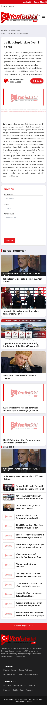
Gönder (9, 240)
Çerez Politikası (25, 670)
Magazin (7, 690)
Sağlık (15, 690)
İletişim (4, 6)
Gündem (7, 685)
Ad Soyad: (8, 194)
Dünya (16, 685)
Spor (22, 690)
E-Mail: (6, 204)
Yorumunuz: (9, 214)
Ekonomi (31, 685)
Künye (11, 6)
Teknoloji (29, 690)
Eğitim (23, 685)
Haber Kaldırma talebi (13, 674)
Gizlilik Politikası (31, 674)
